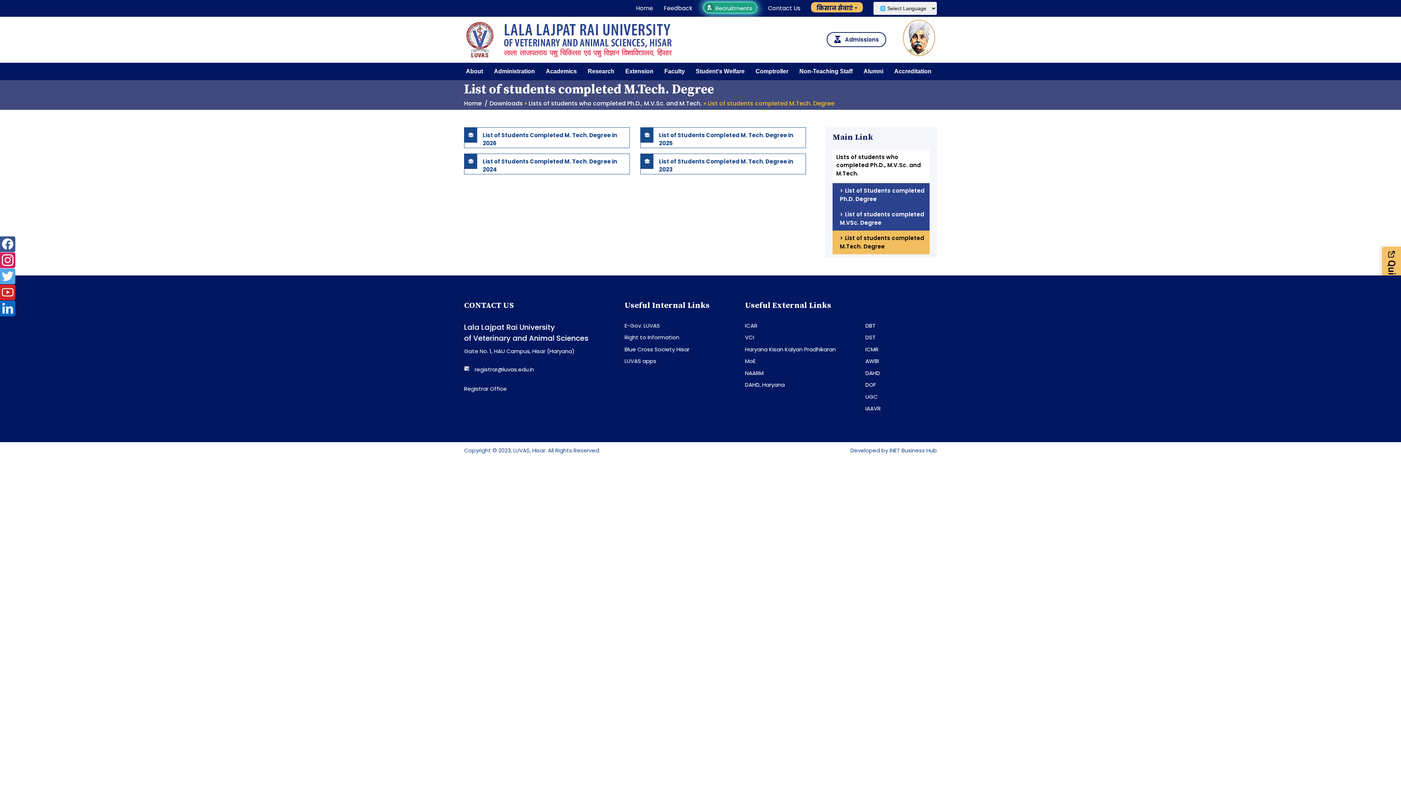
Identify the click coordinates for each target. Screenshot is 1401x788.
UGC (871, 397)
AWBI (872, 361)
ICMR (872, 349)
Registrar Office (485, 389)
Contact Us (784, 8)
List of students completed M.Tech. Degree (882, 242)
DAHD (872, 373)
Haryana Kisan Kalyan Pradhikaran (790, 349)
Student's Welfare (720, 71)
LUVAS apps (640, 361)
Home (644, 8)
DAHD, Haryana (765, 385)
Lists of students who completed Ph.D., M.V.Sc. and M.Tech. (615, 103)
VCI (749, 337)
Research (601, 71)
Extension (639, 71)
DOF (870, 385)
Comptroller (772, 71)
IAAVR (873, 408)
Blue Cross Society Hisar (657, 349)
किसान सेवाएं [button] (835, 8)
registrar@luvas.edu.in (504, 369)
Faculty (674, 71)
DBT (870, 325)
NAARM (754, 373)
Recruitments (733, 8)
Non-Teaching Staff (826, 71)
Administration (514, 71)
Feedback (678, 8)
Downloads (506, 103)
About (474, 71)
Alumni (873, 71)
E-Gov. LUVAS (642, 325)
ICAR (751, 325)
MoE (750, 361)
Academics (561, 71)
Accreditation (912, 71)
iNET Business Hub (913, 450)
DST (870, 337)
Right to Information (652, 337)
